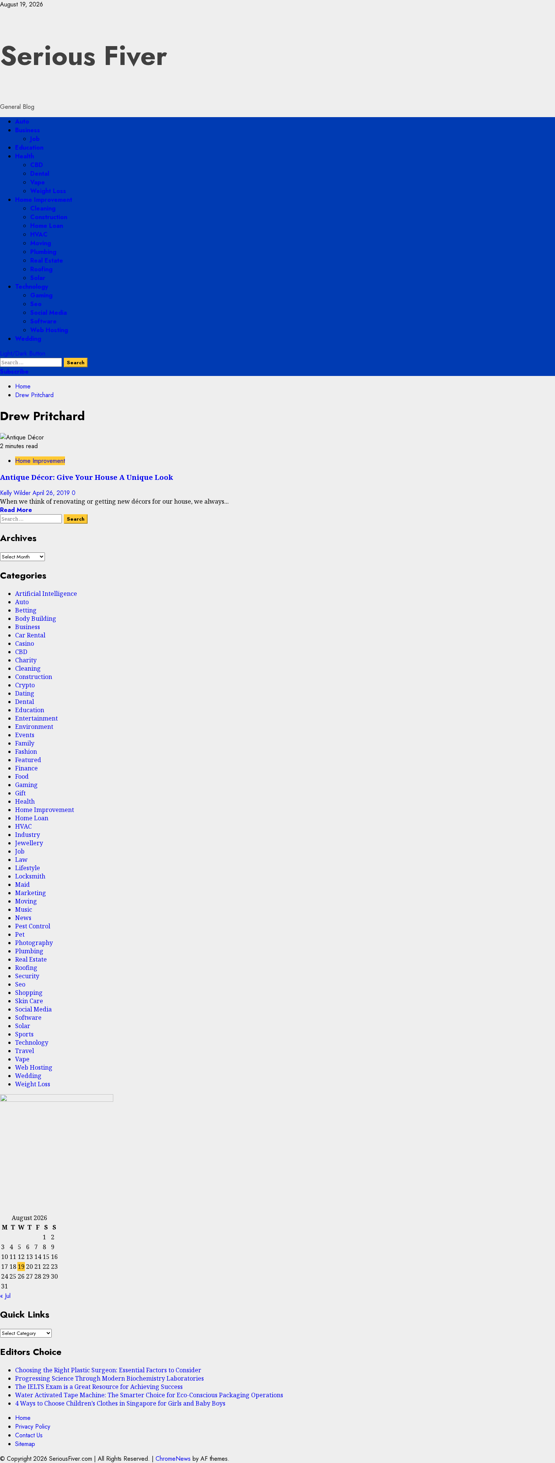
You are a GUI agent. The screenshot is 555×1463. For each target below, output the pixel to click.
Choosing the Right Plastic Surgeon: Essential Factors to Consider (108, 1370)
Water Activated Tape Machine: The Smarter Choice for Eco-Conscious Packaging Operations (149, 1395)
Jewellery (29, 843)
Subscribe (14, 371)
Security (27, 976)
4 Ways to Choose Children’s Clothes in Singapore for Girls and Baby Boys (120, 1403)
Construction (48, 217)
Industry (27, 834)
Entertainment (36, 718)
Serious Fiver (83, 55)
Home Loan (46, 225)
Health (24, 156)
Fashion (26, 751)
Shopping (29, 992)
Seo (36, 304)
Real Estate (46, 260)
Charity (26, 660)
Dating (24, 693)
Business (27, 130)
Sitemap (25, 1444)
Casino (24, 643)
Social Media (48, 312)
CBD (36, 165)
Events (24, 735)
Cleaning (42, 208)
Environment (34, 726)
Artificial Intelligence (46, 593)
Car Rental (30, 635)
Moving (40, 243)
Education (29, 147)
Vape (37, 182)
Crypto (25, 685)
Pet (20, 934)
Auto (22, 121)
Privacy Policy (32, 1426)
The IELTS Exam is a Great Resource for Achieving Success (99, 1387)
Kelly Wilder (16, 493)
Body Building (35, 618)
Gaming (41, 295)
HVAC (39, 234)
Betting (26, 610)
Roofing (41, 269)
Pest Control (32, 926)
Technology (31, 286)
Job (35, 139)
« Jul (5, 1295)
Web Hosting (49, 330)
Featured (28, 760)
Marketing (30, 893)
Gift (20, 793)
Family (24, 743)
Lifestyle (27, 868)
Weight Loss (48, 191)
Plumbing (43, 251)
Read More (16, 510)
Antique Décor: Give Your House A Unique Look (86, 477)
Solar (37, 278)
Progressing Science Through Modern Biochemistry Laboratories (109, 1378)
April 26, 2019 (52, 493)
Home (23, 1418)
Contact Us (29, 1435)
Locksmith (30, 876)
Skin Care (29, 1001)
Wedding (28, 338)
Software (43, 321)
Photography (34, 943)
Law (21, 859)
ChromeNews (173, 1458)
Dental (39, 173)
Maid (22, 884)
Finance (26, 768)
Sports (24, 1034)
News (23, 918)
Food (22, 776)
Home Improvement (43, 199)
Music (23, 909)
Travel (24, 1051)
